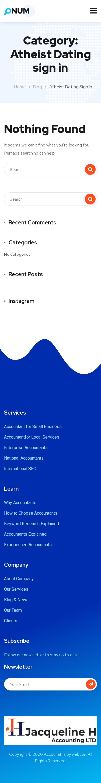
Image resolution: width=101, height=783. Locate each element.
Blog (37, 87)
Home (20, 87)
